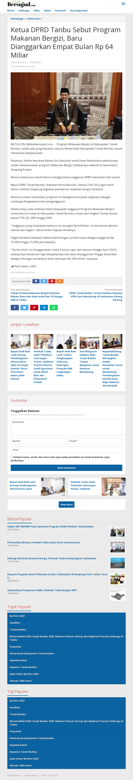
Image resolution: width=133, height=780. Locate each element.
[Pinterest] (51, 281)
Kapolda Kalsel (18, 660)
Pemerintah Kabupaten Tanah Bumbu (32, 653)
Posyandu (15, 646)
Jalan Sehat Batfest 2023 (24, 673)
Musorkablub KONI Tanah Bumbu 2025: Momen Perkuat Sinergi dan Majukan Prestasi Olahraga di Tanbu (66, 638)
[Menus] (123, 4)
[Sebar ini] (15, 307)
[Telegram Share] (44, 307)
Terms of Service (49, 775)
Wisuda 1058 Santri (21, 680)
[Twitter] (44, 281)
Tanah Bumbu (18, 629)
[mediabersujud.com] (21, 3)
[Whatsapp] (54, 307)
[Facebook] (36, 281)
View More (66, 504)
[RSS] (59, 281)
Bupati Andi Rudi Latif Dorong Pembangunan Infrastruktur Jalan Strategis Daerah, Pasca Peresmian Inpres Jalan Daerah (20, 365)
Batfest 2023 (17, 615)
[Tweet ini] (24, 307)
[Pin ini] (34, 307)
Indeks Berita (30, 775)
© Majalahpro (14, 775)
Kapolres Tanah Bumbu (23, 667)
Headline (15, 622)
